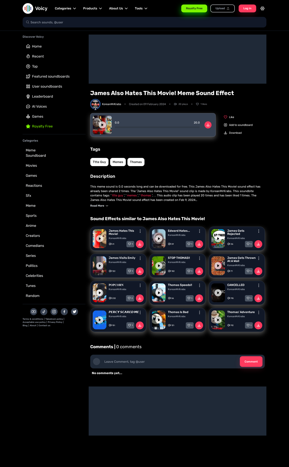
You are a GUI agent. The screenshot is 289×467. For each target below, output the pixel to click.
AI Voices (39, 106)
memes (118, 162)
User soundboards (47, 86)
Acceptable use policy (34, 322)
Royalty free (42, 126)
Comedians (35, 246)
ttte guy (99, 162)
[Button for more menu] (140, 231)
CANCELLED (236, 285)
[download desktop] (208, 124)
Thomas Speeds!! (180, 285)
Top (35, 66)
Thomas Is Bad (178, 312)
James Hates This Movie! (121, 232)
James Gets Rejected (235, 232)
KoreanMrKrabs (117, 238)
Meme (31, 205)
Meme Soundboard (36, 153)
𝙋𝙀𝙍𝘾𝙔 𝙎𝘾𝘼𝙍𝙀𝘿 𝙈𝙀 (124, 312)
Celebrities (34, 276)
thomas (136, 162)
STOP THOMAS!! (179, 257)
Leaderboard (42, 96)
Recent (38, 56)
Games (37, 116)
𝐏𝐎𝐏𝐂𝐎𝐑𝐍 (116, 285)
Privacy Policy (55, 322)
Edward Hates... (179, 230)
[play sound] (102, 124)
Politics (32, 266)
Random (33, 296)
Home (37, 46)
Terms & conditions (33, 319)
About (33, 325)
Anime (31, 225)
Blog (25, 325)
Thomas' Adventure (241, 312)
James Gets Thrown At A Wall (241, 259)
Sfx (28, 195)
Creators (33, 236)
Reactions (34, 185)
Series (31, 256)
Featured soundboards (51, 76)
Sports (31, 215)
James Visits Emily (122, 257)
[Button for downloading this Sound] (140, 244)
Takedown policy (54, 319)
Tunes (31, 286)
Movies (31, 165)
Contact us (44, 325)
